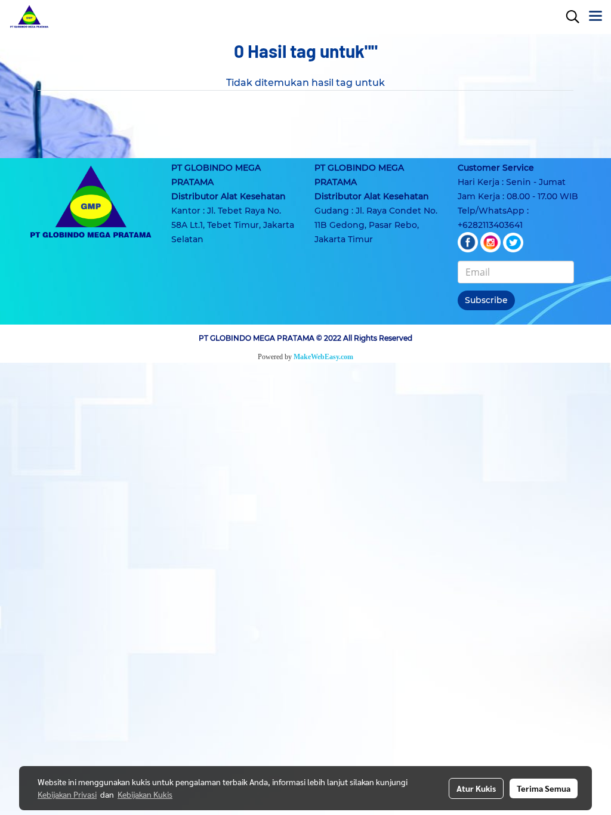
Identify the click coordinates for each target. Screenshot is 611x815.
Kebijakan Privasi (67, 794)
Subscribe (486, 300)
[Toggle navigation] (595, 17)
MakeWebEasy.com (323, 357)
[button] (569, 16)
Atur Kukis (476, 788)
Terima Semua (543, 788)
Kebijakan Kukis (145, 794)
